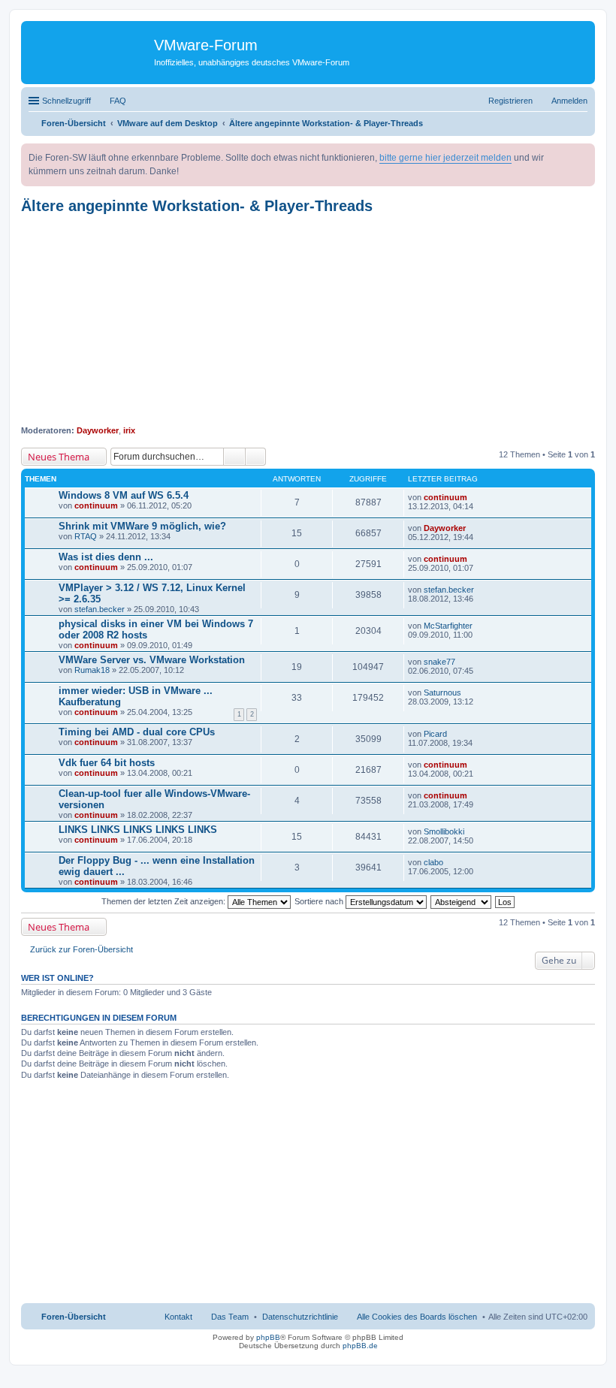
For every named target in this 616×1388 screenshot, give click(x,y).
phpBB (268, 1337)
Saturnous (442, 692)
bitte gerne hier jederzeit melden (445, 157)
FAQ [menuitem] (118, 100)
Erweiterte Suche (256, 457)
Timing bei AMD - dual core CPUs (137, 732)
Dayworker (98, 430)
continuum (96, 505)
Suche (234, 457)
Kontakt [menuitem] (178, 1316)
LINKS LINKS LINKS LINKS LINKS (138, 829)
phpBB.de (360, 1345)
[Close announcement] (582, 155)
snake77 (439, 661)
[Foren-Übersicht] (89, 49)
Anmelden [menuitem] (569, 100)
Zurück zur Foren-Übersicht (81, 949)
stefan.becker (99, 609)
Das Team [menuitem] (230, 1316)
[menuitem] (300, 1316)
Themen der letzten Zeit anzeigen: (164, 901)
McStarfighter (448, 625)
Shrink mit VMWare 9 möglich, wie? (142, 526)
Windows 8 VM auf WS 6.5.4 (124, 495)
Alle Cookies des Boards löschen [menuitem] (417, 1316)
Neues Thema (58, 456)
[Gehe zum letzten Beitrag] (474, 497)
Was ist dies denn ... (106, 557)
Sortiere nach (320, 901)
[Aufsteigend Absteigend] (461, 901)
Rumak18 (92, 669)
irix (129, 430)
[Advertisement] (308, 320)
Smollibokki (444, 831)
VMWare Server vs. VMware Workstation (152, 659)
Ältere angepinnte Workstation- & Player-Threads (197, 206)
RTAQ (85, 536)
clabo (433, 862)
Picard (435, 733)
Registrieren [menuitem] (510, 100)
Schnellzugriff (66, 100)
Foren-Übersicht (73, 1316)
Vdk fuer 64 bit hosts (107, 762)
